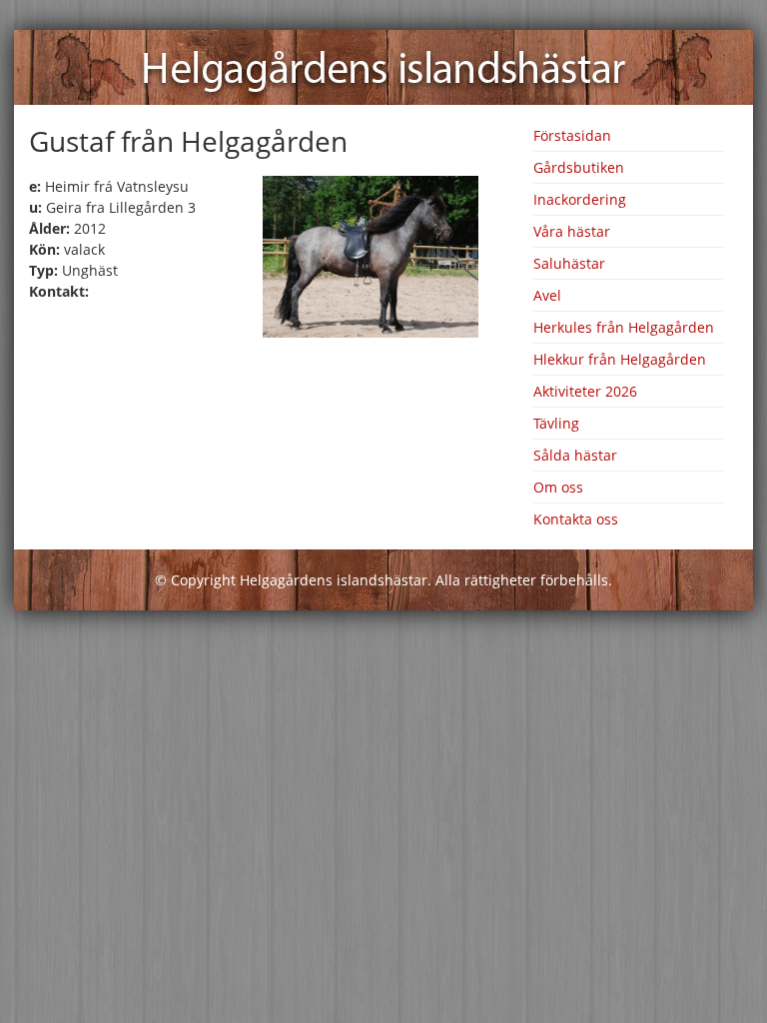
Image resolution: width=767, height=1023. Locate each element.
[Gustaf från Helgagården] (370, 332)
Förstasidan (572, 135)
